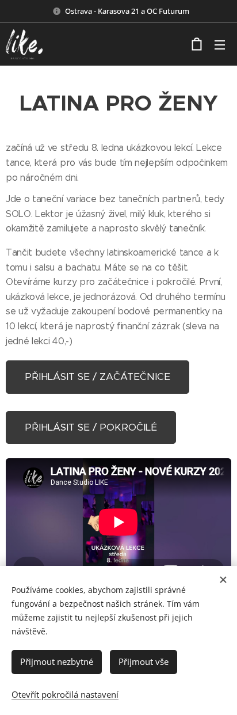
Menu (219, 44)
